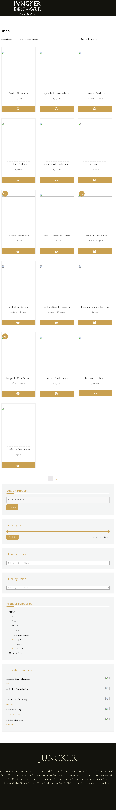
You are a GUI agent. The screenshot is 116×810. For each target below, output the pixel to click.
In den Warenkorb (96, 393)
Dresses (18, 644)
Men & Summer (19, 625)
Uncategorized (15, 653)
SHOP (12, 612)
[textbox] (58, 563)
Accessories (17, 616)
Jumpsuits (19, 648)
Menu (110, 8)
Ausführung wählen (18, 109)
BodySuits (19, 639)
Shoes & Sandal (18, 630)
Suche (12, 507)
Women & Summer (20, 635)
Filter (12, 537)
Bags (14, 621)
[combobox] (58, 563)
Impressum (59, 801)
